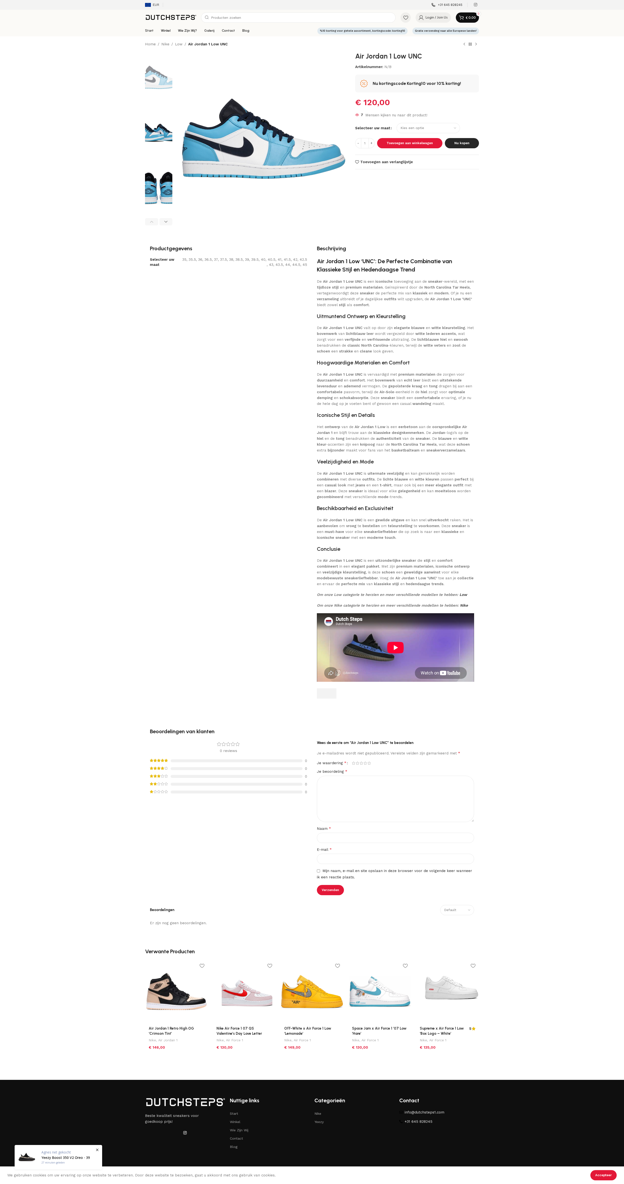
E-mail (324, 849)
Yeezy (319, 1122)
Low (179, 44)
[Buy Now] (58, 1157)
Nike (165, 44)
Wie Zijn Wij (239, 1130)
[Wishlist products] (405, 17)
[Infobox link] (446, 5)
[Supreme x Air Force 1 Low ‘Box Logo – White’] (447, 991)
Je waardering (331, 763)
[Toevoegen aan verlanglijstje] (202, 965)
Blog (233, 1147)
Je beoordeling (332, 771)
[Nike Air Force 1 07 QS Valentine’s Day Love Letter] (244, 991)
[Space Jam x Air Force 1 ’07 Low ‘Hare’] (379, 991)
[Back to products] (470, 44)
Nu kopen (461, 143)
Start (234, 1113)
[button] (151, 221)
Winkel (235, 1122)
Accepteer (603, 1175)
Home (150, 44)
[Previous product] (464, 44)
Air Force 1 (234, 1040)
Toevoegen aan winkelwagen (410, 143)
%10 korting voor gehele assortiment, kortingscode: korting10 (362, 30)
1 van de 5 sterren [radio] (353, 763)
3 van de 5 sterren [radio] (361, 763)
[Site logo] (170, 17)
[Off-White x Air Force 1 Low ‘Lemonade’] (312, 991)
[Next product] (476, 44)
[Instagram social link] (475, 5)
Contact (236, 1138)
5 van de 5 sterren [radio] (369, 763)
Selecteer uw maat (372, 128)
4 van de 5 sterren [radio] (365, 763)
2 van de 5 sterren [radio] (357, 763)
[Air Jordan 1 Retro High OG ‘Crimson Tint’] (176, 991)
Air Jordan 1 (167, 1040)
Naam (324, 828)
